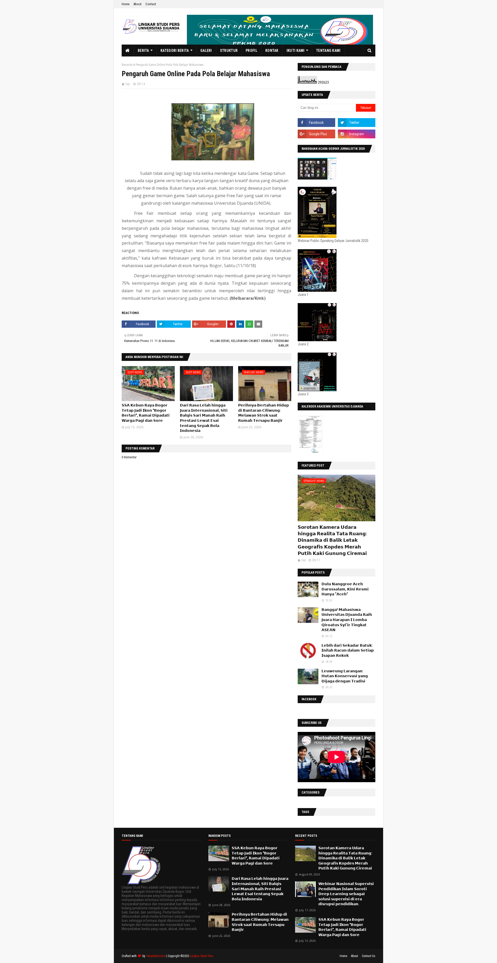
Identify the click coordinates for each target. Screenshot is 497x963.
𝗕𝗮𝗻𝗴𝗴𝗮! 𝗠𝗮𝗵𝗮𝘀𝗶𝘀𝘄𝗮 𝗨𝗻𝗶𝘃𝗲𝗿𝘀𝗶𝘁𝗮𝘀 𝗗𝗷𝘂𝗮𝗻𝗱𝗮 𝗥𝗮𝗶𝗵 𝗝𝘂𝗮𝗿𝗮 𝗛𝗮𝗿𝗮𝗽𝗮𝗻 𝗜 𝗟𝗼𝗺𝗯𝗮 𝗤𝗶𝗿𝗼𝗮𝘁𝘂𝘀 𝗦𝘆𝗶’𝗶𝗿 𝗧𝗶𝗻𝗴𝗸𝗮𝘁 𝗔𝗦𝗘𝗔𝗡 (346, 620)
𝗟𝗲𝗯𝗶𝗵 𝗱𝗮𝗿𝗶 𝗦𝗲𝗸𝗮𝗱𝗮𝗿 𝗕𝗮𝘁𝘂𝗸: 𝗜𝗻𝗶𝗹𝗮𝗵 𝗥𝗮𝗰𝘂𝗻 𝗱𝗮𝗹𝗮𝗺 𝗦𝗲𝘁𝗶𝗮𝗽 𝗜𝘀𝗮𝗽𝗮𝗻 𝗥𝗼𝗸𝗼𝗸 (347, 650)
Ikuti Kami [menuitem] (296, 50)
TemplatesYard (155, 956)
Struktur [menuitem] (229, 50)
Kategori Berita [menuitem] (174, 50)
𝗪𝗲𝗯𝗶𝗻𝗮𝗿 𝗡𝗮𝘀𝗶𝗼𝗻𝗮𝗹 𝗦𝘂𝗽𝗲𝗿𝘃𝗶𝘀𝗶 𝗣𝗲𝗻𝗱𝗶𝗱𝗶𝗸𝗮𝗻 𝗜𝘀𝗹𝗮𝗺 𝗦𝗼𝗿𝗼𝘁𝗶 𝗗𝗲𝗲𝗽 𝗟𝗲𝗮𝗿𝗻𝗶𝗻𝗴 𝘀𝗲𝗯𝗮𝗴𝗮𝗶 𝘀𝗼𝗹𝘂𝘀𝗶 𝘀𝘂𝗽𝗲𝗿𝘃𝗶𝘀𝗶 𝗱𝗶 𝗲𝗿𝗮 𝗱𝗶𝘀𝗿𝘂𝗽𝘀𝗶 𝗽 (346, 894)
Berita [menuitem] (143, 50)
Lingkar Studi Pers (201, 956)
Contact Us (368, 956)
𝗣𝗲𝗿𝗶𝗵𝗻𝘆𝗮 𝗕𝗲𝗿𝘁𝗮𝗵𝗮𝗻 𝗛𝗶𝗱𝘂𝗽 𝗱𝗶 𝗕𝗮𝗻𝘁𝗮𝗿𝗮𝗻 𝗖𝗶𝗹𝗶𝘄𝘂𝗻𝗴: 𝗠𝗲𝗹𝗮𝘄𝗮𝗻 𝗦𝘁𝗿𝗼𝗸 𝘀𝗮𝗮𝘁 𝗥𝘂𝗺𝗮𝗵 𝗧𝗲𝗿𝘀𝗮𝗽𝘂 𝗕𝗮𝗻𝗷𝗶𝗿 (260, 922)
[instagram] (356, 134)
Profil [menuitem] (251, 50)
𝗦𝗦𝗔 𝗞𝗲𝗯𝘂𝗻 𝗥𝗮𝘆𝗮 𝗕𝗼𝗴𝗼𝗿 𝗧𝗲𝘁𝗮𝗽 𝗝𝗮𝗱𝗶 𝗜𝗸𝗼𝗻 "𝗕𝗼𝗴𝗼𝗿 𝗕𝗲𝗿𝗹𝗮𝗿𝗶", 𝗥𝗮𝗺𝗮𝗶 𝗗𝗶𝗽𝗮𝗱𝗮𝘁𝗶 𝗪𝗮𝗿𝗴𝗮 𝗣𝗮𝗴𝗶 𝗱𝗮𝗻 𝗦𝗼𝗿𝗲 (256, 855)
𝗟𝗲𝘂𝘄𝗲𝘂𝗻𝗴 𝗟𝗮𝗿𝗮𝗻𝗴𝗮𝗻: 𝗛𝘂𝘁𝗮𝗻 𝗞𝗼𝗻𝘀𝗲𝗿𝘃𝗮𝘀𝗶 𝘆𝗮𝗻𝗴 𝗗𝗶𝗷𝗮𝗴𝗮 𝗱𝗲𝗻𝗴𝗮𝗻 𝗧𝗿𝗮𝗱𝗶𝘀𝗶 (344, 676)
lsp (128, 84)
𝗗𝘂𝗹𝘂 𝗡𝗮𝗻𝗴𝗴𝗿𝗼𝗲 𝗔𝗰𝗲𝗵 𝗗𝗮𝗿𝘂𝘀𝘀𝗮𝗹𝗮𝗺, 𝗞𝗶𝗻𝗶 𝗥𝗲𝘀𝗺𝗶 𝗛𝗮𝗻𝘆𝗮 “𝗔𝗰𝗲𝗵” (345, 589)
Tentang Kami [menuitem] (328, 50)
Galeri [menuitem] (206, 50)
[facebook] (316, 122)
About (137, 4)
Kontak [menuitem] (272, 50)
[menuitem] (128, 50)
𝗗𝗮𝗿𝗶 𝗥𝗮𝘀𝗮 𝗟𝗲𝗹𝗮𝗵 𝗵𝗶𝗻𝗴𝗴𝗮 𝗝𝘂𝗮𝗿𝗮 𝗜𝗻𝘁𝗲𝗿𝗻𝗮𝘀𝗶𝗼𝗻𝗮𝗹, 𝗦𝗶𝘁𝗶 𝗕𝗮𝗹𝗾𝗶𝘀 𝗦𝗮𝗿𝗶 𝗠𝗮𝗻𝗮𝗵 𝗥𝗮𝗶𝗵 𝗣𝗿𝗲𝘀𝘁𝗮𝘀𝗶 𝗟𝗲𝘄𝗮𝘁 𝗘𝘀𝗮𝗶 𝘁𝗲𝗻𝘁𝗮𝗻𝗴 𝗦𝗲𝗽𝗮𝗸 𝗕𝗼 (260, 888)
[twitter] (356, 122)
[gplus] (316, 134)
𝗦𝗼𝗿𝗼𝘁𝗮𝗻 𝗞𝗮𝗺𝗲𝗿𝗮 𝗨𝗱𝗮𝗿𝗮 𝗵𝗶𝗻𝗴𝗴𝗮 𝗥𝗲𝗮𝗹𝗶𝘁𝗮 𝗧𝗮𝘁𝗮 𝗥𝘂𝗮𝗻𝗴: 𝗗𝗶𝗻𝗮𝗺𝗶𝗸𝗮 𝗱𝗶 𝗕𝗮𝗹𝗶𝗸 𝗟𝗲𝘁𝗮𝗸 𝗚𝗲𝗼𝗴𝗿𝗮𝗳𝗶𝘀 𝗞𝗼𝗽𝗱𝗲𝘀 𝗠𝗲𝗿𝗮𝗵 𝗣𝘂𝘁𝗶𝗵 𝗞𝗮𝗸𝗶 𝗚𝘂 (332, 540)
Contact (150, 4)
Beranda (127, 65)
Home (125, 4)
